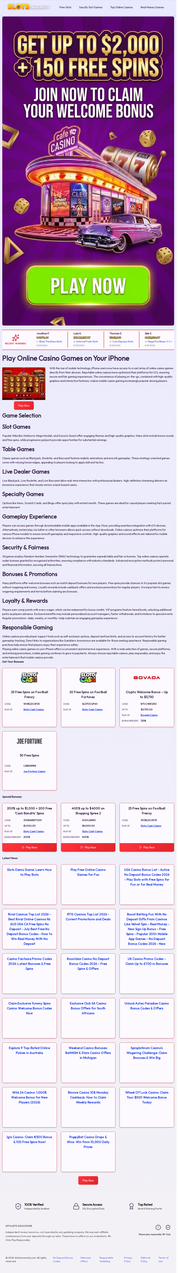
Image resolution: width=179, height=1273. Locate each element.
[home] (29, 13)
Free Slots (65, 7)
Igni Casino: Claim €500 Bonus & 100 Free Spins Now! (29, 1139)
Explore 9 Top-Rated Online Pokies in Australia (29, 1050)
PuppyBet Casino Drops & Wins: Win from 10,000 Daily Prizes (88, 1142)
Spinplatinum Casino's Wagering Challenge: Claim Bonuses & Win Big (147, 1053)
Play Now (24, 405)
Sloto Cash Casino (33, 709)
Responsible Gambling (106, 1259)
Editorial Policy (145, 1259)
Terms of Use (164, 1259)
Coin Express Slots (112, 341)
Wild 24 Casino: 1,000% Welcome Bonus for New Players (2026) (29, 1097)
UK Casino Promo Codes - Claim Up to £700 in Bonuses (147, 961)
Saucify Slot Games (90, 7)
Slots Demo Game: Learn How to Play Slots (29, 872)
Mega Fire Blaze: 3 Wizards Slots (155, 341)
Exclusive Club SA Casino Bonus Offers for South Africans (88, 1008)
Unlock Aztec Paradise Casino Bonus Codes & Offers (147, 1005)
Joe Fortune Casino (34, 771)
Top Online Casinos (121, 7)
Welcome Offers (85, 1259)
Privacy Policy (128, 1259)
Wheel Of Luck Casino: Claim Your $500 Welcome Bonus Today (147, 1097)
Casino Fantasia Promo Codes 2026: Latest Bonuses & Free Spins (29, 964)
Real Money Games (152, 7)
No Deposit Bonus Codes (63, 1259)
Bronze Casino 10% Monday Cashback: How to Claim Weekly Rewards (88, 1097)
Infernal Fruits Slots (77, 341)
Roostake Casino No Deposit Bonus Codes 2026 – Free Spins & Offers (88, 964)
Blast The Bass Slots (40, 341)
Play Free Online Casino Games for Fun (88, 872)
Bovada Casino (149, 715)
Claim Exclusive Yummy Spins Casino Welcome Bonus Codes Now (29, 1008)
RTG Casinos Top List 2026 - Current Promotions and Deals (88, 916)
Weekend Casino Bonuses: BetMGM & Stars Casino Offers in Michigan (88, 1053)
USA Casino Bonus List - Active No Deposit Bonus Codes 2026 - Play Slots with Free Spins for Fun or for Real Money (147, 877)
